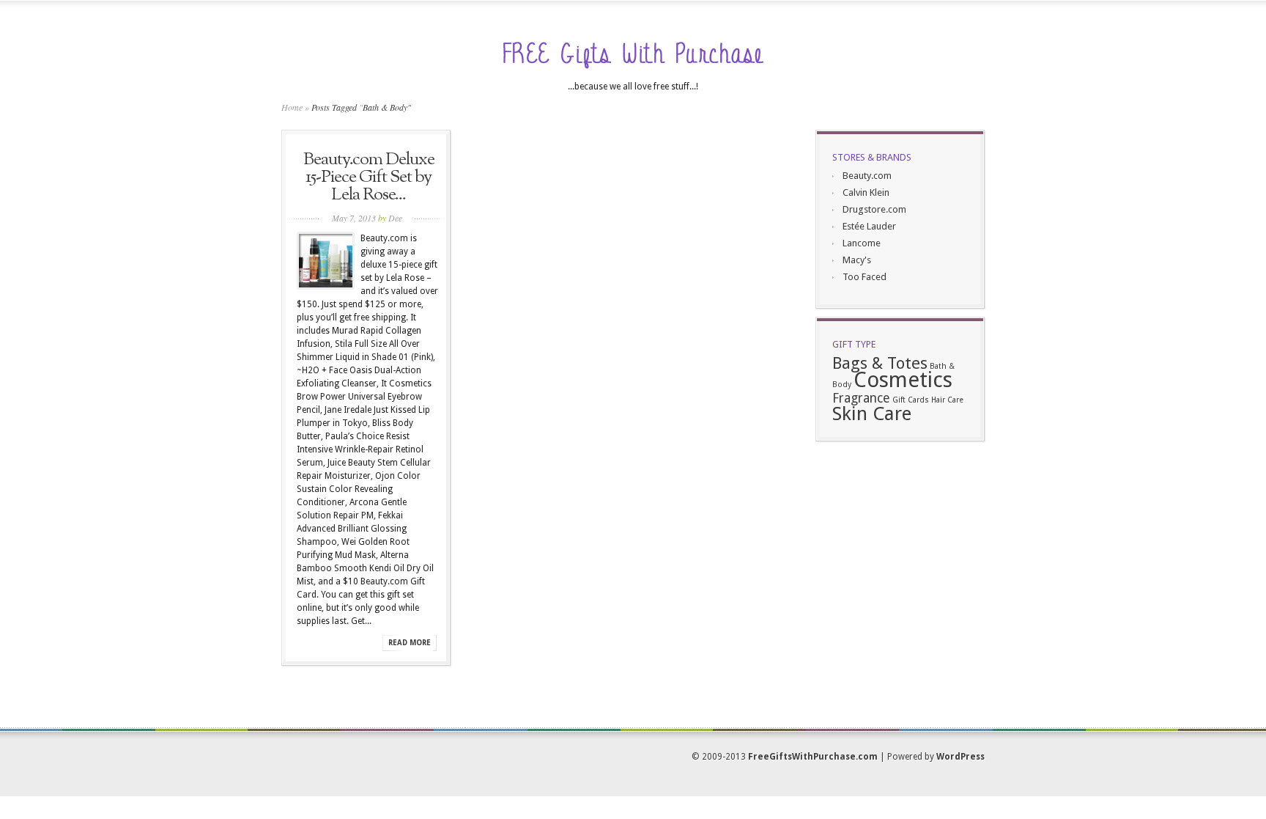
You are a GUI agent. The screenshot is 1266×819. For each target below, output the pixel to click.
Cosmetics (903, 379)
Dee (395, 218)
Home (292, 107)
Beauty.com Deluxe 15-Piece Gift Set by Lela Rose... (368, 177)
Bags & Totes (880, 362)
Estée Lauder (869, 226)
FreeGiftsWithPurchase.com (813, 757)
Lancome (862, 243)
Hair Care (947, 400)
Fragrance (861, 398)
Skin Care (871, 414)
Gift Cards (910, 400)
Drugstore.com (874, 209)
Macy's (857, 259)
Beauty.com (867, 175)
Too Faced (864, 276)
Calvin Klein (866, 192)
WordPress (960, 757)
